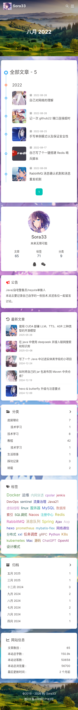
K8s (64, 534)
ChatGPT (49, 541)
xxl (20, 534)
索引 (10, 515)
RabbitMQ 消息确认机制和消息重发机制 (50, 176)
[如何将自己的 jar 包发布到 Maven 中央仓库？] (11, 376)
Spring (48, 521)
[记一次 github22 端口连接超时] (19, 116)
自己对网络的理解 (41, 100)
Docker (13, 494)
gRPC (43, 534)
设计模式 (13, 547)
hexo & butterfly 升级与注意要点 (39, 388)
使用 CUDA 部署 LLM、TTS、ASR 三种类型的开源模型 (45, 328)
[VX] (43, 264)
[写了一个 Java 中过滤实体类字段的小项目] (11, 361)
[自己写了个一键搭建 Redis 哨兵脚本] (19, 154)
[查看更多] (70, 412)
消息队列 (33, 521)
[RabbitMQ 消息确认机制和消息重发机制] (19, 174)
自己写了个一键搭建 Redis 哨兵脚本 (49, 155)
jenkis (60, 495)
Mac (29, 541)
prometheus (25, 528)
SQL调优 (21, 515)
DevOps (13, 502)
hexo (10, 528)
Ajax (58, 522)
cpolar (50, 495)
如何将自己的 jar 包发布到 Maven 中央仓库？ (45, 373)
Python (54, 534)
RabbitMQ (15, 521)
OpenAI (63, 541)
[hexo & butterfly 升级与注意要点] (11, 391)
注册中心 (47, 515)
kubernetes (16, 541)
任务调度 (30, 534)
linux (25, 508)
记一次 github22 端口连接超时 (49, 118)
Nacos (34, 515)
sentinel (26, 502)
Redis (60, 514)
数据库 (61, 508)
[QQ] (34, 264)
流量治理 (39, 502)
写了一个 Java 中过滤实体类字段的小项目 (45, 359)
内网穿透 (37, 495)
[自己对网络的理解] (19, 98)
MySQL (48, 508)
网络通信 (62, 528)
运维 (25, 495)
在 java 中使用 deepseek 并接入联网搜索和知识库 (45, 344)
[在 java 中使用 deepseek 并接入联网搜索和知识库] (11, 346)
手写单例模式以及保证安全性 (48, 136)
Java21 (53, 502)
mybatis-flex (45, 528)
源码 (37, 541)
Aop (67, 522)
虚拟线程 (13, 508)
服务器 (35, 508)
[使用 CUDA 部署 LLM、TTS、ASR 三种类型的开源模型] (11, 330)
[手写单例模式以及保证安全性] (19, 134)
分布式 (11, 534)
